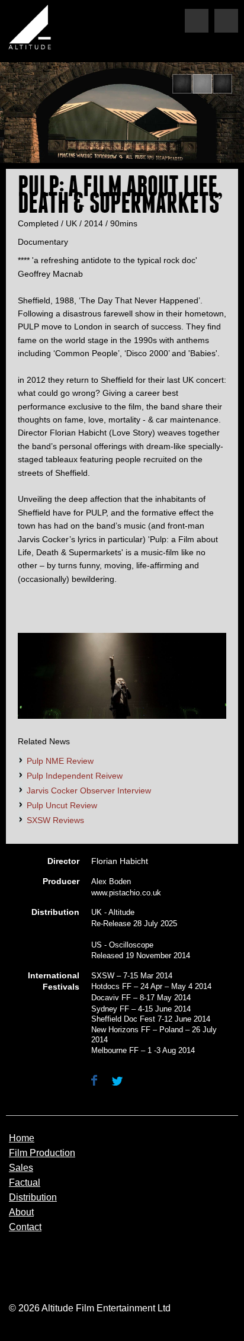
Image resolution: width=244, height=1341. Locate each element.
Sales (21, 1168)
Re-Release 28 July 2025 (134, 923)
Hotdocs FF (111, 986)
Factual (24, 1183)
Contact (25, 1227)
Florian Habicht (119, 861)
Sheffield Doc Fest (123, 1018)
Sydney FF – (113, 1008)
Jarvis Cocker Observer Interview (89, 790)
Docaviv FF (111, 997)
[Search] (196, 21)
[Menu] (226, 21)
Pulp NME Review (60, 761)
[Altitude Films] (32, 29)
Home (21, 1138)
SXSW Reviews (55, 820)
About (21, 1212)
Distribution (33, 1197)
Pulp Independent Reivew (75, 775)
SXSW (102, 975)
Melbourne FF (115, 1050)
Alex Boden (111, 881)
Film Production (42, 1153)
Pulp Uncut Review (62, 805)
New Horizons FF (120, 1029)
